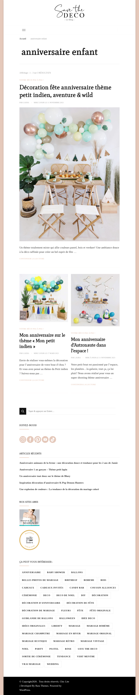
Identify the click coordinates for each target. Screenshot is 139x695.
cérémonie (29, 595)
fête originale (100, 610)
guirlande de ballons (37, 618)
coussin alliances (103, 588)
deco (46, 595)
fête (80, 610)
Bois (103, 580)
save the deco (87, 649)
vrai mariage (31, 664)
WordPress (24, 690)
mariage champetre (36, 633)
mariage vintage (92, 641)
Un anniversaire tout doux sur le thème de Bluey (44, 476)
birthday (71, 580)
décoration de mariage (38, 610)
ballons (77, 572)
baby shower (56, 572)
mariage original (99, 633)
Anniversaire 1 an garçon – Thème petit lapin (43, 469)
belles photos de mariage (40, 580)
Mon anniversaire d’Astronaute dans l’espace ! (88, 344)
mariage (74, 626)
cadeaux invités (51, 588)
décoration (100, 595)
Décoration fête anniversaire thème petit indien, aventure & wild (65, 91)
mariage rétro (63, 641)
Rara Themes (41, 685)
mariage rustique (34, 641)
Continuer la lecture (31, 259)
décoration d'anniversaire (41, 603)
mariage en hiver (68, 633)
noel (25, 649)
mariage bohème (98, 626)
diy (83, 595)
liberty (57, 626)
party (39, 649)
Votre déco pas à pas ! (31, 80)
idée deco (88, 618)
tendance (64, 656)
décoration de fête (80, 603)
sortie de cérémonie (36, 656)
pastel (54, 649)
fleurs (66, 610)
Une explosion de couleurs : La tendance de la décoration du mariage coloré (59, 489)
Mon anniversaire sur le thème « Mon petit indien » (42, 340)
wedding (53, 664)
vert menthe (86, 656)
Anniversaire (31, 572)
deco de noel (65, 595)
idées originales (33, 626)
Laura (26, 103)
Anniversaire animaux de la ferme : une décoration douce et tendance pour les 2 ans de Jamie (68, 463)
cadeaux (28, 588)
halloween (67, 618)
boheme (89, 580)
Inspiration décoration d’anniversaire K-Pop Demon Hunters (51, 482)
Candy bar (77, 588)
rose (68, 649)
